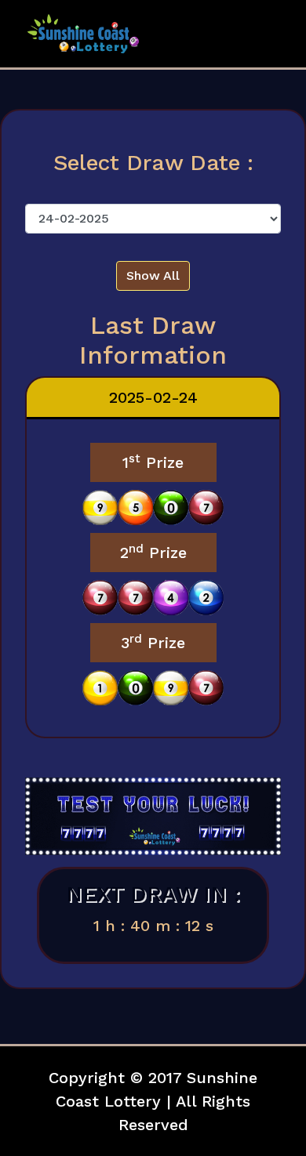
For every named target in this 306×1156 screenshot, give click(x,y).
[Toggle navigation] (260, 33)
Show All (153, 275)
